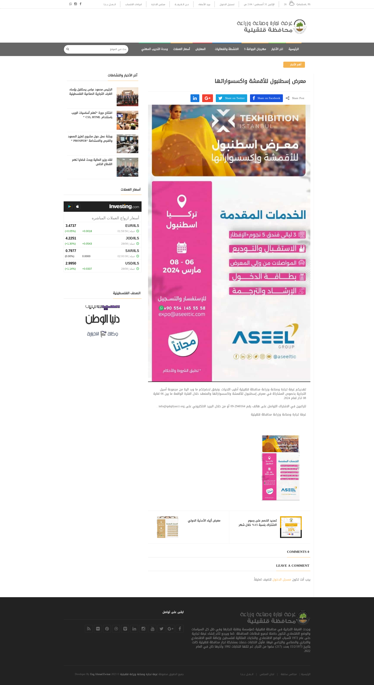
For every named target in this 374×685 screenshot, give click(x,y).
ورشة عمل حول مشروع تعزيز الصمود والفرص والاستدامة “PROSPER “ (90, 138)
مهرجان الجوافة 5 (255, 49)
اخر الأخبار (277, 49)
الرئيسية (294, 49)
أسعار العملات (181, 49)
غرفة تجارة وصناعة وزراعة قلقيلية (139, 674)
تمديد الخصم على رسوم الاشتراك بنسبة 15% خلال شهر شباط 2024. (258, 524)
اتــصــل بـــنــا (110, 4)
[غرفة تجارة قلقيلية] (273, 26)
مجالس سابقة (289, 674)
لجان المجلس (267, 674)
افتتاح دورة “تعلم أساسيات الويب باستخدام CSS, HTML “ (91, 115)
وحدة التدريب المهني (154, 49)
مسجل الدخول (281, 579)
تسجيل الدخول (227, 4)
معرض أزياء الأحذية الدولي (204, 520)
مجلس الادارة (158, 4)
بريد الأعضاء (204, 4)
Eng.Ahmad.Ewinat (100, 674)
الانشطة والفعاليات (227, 49)
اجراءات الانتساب (133, 4)
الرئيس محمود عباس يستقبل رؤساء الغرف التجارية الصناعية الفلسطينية (90, 91)
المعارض (200, 49)
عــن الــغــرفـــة (182, 4)
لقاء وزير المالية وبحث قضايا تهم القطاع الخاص (92, 162)
